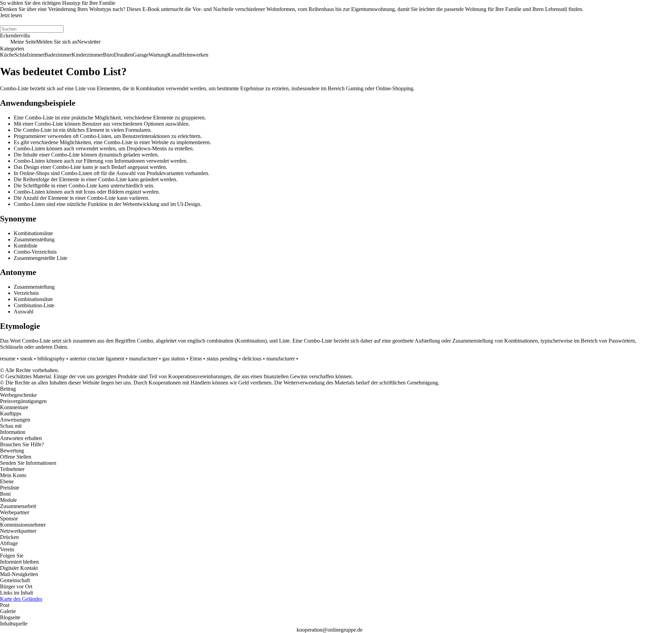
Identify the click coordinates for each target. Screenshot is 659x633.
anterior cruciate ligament (97, 358)
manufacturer (143, 358)
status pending (222, 358)
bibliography (51, 358)
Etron (196, 358)
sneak (26, 358)
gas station (173, 358)
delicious (252, 358)
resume (7, 358)
